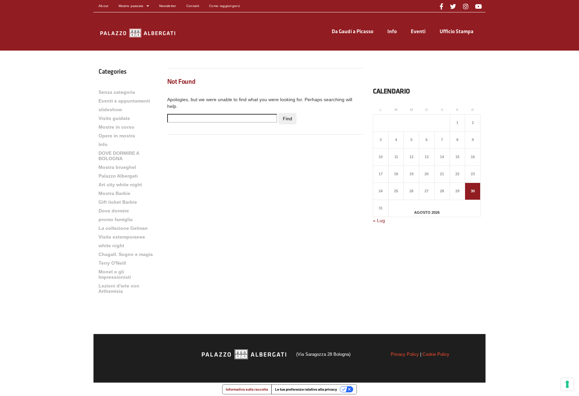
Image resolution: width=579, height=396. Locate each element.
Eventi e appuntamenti (124, 101)
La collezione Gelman (123, 228)
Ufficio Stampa (456, 32)
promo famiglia (116, 219)
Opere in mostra (117, 135)
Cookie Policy (436, 354)
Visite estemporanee (122, 237)
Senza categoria (117, 92)
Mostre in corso (116, 127)
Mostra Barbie (114, 193)
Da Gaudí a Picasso (352, 32)
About (104, 6)
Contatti (192, 6)
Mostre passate (131, 6)
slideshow (110, 109)
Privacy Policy (405, 354)
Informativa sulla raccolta (247, 389)
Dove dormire (114, 210)
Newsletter (167, 6)
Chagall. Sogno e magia (126, 254)
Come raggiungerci (224, 6)
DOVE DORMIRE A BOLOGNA (119, 155)
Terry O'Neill (112, 263)
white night (111, 245)
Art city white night (120, 184)
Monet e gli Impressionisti (115, 274)
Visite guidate (114, 118)
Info (392, 32)
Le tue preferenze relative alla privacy (306, 389)
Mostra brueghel (117, 167)
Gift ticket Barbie (118, 202)
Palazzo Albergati (118, 176)
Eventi (418, 32)
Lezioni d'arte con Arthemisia (119, 288)
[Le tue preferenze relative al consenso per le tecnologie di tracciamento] (567, 384)
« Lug (379, 220)
